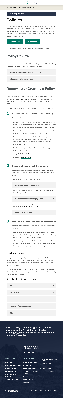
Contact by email (48, 371)
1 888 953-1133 (46, 365)
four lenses (24, 99)
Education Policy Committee (21, 79)
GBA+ (12, 313)
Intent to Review (27, 154)
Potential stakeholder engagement (29, 199)
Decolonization (16, 292)
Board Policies (32, 41)
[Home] (32, 2)
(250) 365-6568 (46, 368)
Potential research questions (27, 185)
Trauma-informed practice (20, 306)
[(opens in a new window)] (25, 352)
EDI (12, 299)
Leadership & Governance (23, 7)
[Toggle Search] (60, 2)
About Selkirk (13, 7)
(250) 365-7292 (46, 363)
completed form (26, 157)
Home (7, 7)
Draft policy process (23, 212)
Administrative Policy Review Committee (26, 72)
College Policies (15, 41)
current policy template (30, 206)
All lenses (13, 285)
